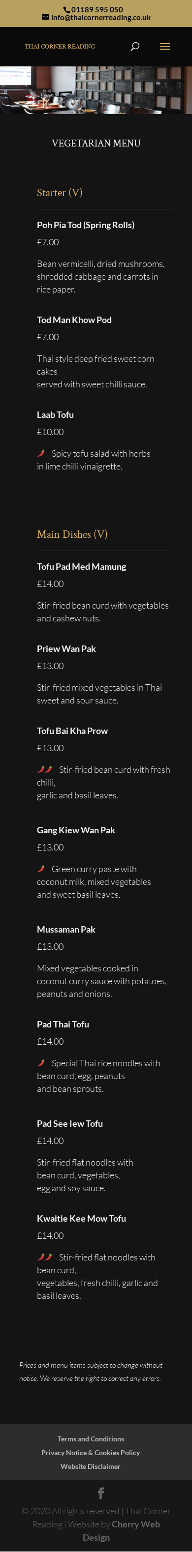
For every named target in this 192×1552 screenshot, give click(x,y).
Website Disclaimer (91, 1466)
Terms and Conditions (91, 1439)
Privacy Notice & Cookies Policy (90, 1452)
